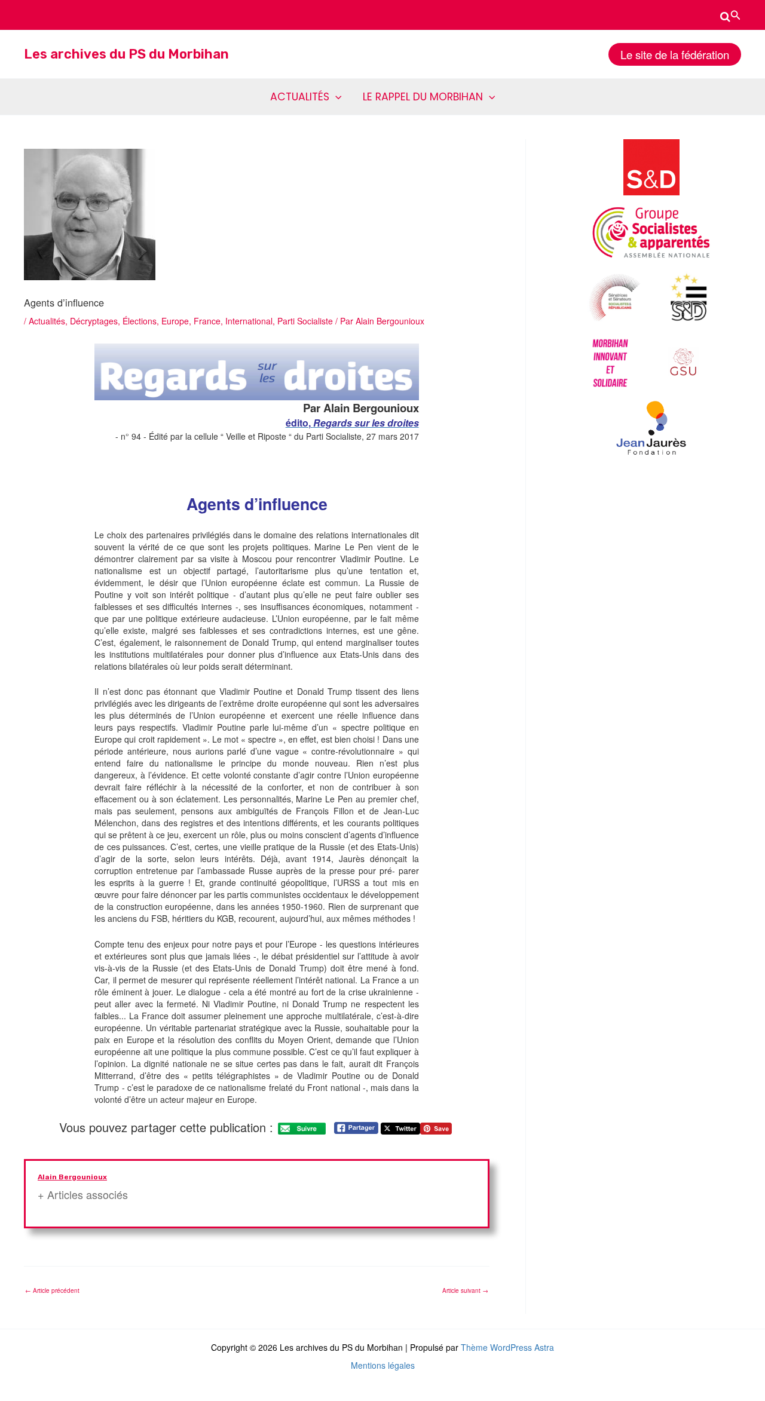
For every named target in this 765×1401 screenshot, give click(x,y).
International (249, 321)
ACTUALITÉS (299, 97)
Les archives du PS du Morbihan (126, 54)
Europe (175, 321)
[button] (730, 15)
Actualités (47, 321)
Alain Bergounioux (72, 1177)
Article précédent (52, 1290)
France (207, 321)
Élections (140, 321)
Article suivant (465, 1290)
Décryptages (94, 321)
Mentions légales (383, 1365)
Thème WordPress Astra (507, 1347)
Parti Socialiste (305, 321)
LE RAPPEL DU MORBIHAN (423, 97)
